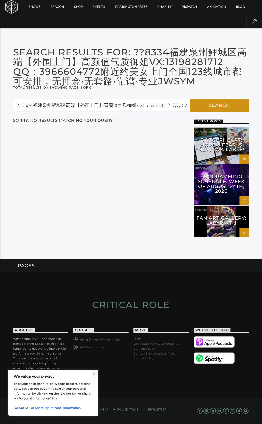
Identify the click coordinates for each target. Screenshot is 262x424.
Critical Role (131, 304)
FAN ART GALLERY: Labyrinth (221, 220)
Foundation (127, 409)
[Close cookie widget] (94, 374)
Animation (216, 6)
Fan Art (201, 209)
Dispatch (189, 6)
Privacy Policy (143, 358)
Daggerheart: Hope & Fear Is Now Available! (221, 145)
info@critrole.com (93, 347)
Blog (240, 6)
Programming (206, 168)
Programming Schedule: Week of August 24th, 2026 (221, 184)
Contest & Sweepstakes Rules (154, 353)
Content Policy (144, 348)
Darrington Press (131, 6)
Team (137, 339)
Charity (164, 6)
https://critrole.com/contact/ (100, 340)
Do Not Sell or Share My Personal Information (47, 408)
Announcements (208, 131)
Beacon (57, 6)
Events (99, 6)
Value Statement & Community (155, 344)
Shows (35, 6)
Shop (78, 6)
